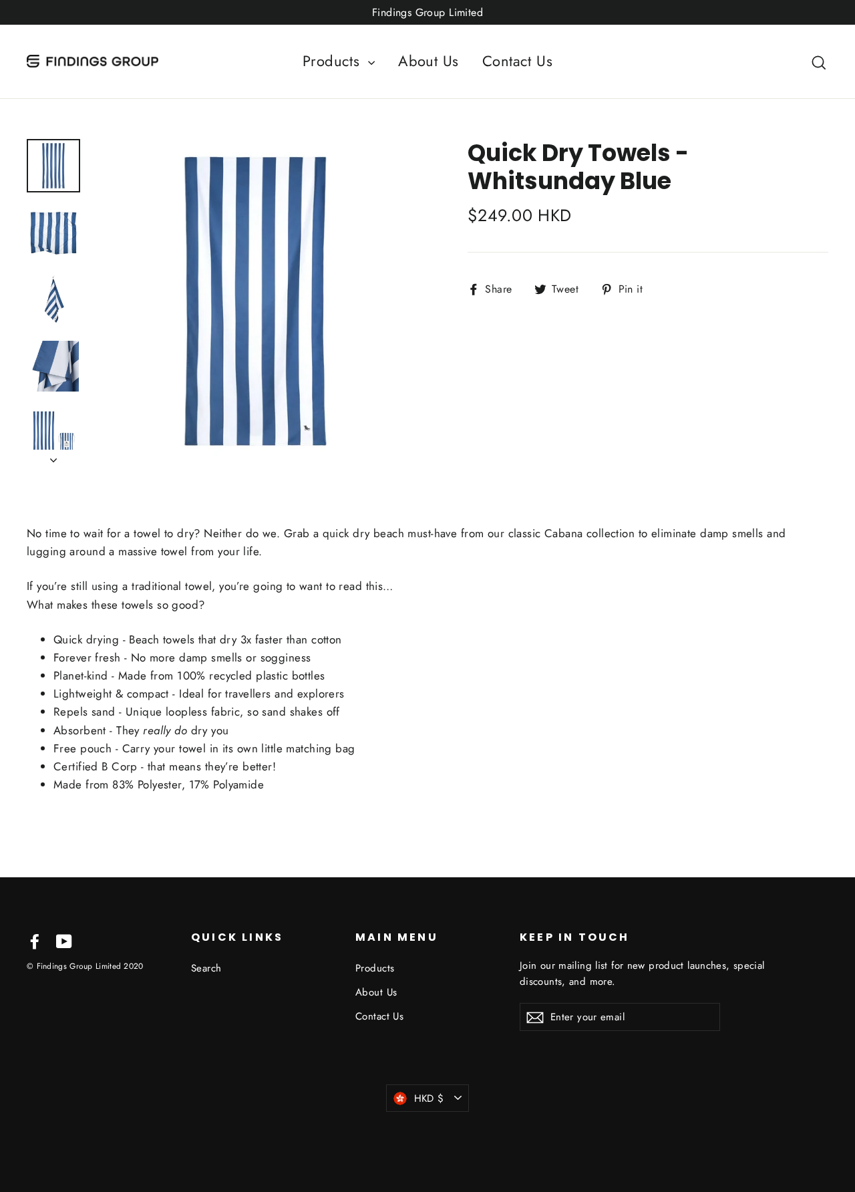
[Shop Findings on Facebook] (35, 940)
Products (334, 60)
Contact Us (517, 60)
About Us (428, 60)
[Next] (53, 456)
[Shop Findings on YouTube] (64, 940)
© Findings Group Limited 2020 (85, 966)
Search (206, 968)
